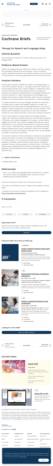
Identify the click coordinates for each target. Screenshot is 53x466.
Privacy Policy (23, 456)
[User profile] (46, 3)
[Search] (49, 3)
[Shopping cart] (42, 3)
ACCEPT (43, 460)
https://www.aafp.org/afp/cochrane (13, 193)
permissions (18, 419)
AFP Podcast (43, 444)
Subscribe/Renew (32, 436)
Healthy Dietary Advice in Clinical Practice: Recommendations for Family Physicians (38, 371)
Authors (16, 436)
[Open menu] (2, 3)
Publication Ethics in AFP (45, 439)
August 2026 (33, 364)
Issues (3, 439)
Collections (5, 445)
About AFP (43, 436)
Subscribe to (41, 394)
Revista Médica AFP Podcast (45, 447)
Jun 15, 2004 (26, 24)
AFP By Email (30, 442)
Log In (3, 206)
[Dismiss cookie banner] (48, 451)
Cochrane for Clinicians (9, 35)
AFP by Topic (5, 442)
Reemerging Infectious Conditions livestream (35, 275)
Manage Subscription (32, 439)
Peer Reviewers (18, 439)
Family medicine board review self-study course (35, 250)
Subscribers (17, 442)
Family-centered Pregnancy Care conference (34, 302)
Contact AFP (30, 445)
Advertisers (17, 445)
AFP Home (4, 436)
